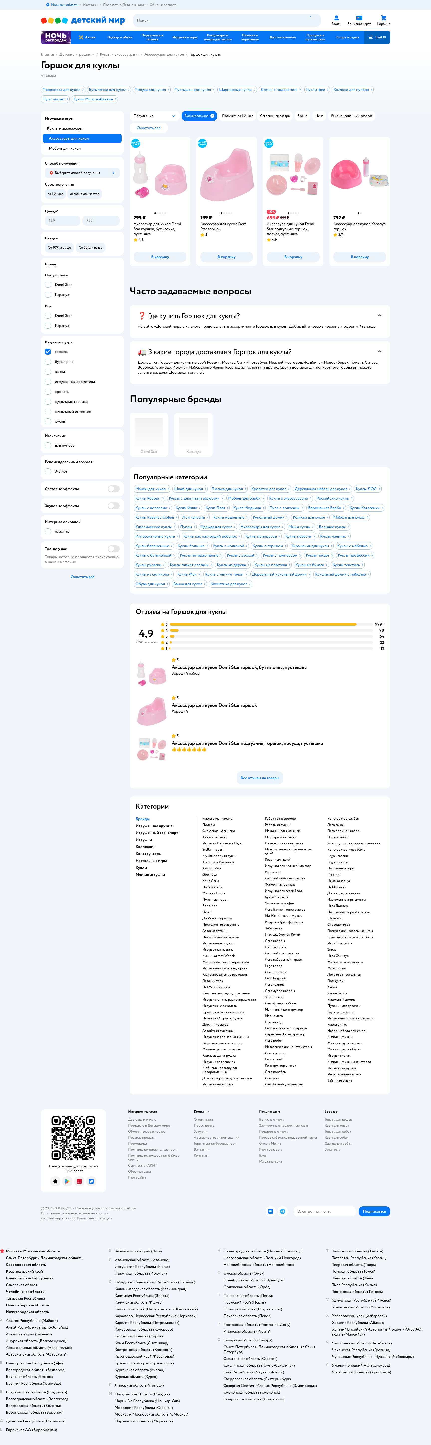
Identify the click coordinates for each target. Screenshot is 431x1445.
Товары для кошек (338, 1119)
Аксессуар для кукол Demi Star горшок (214, 705)
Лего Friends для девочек (284, 1084)
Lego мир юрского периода (286, 1028)
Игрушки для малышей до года (288, 866)
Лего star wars (275, 972)
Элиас (331, 950)
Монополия (336, 968)
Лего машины (337, 837)
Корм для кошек (337, 1125)
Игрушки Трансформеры (284, 922)
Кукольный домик (341, 1000)
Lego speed (273, 1059)
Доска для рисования (343, 893)
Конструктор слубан (343, 819)
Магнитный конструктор (284, 1010)
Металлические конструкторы (288, 1047)
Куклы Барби (337, 993)
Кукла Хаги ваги (277, 897)
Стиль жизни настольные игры (350, 937)
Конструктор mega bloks (346, 850)
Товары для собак (338, 1131)
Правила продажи (142, 1137)
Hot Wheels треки (216, 987)
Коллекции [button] (146, 846)
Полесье (209, 825)
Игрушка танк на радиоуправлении (229, 1000)
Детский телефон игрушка (285, 878)
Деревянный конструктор (285, 1034)
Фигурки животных (280, 885)
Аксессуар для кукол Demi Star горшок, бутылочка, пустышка (239, 667)
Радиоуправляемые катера (222, 1043)
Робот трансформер (280, 819)
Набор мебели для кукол (346, 1031)
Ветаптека (332, 1149)
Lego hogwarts (276, 978)
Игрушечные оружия (218, 943)
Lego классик (337, 856)
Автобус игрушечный (218, 1031)
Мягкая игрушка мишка (344, 1043)
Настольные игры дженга (346, 900)
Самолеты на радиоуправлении (226, 993)
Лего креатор (275, 1053)
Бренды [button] (143, 818)
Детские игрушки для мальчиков (227, 1078)
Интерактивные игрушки (284, 843)
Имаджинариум (339, 881)
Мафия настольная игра (345, 962)
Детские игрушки (74, 54)
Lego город (273, 966)
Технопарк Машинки (218, 862)
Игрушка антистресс (218, 1084)
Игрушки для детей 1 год (283, 891)
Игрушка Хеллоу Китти (282, 935)
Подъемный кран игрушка (222, 1018)
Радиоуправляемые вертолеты (225, 975)
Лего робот (274, 1041)
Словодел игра (338, 925)
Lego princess (337, 862)
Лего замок (336, 825)
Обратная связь (140, 1171)
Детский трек (212, 981)
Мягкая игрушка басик (344, 1049)
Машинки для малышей (282, 831)
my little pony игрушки (219, 856)
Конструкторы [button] (149, 853)
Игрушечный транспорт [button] (157, 832)
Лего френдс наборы (281, 1003)
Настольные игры (340, 868)
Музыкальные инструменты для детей (289, 851)
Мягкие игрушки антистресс (349, 1062)
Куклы (332, 987)
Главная (47, 54)
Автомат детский (215, 931)
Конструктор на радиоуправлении (353, 843)
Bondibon (209, 906)
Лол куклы (335, 981)
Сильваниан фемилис (218, 831)
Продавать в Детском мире (149, 1125)
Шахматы (334, 918)
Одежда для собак (338, 1143)
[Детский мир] (83, 20)
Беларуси (104, 1218)
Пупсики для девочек (343, 1006)
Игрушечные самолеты (219, 1006)
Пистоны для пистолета (220, 937)
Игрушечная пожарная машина (225, 1037)
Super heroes (275, 997)
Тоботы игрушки (214, 837)
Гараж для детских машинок (223, 1012)
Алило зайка (211, 868)
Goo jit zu (209, 875)
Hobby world (337, 887)
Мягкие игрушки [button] (150, 874)
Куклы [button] (141, 867)
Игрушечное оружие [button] (154, 825)
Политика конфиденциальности (153, 1149)
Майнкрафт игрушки (280, 837)
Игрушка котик (339, 1056)
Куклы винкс (337, 1025)
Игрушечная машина (217, 950)
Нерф (206, 912)
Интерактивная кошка (344, 1074)
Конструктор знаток (280, 1066)
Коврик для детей (278, 860)
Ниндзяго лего (276, 947)
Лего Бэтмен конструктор (285, 910)
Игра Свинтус (338, 956)
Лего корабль (275, 1072)
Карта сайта (137, 1177)
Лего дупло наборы (280, 991)
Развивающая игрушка (219, 1056)
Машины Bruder (214, 893)
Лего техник (274, 985)
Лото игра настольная (344, 975)
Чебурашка (273, 928)
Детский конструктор (282, 953)
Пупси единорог (215, 900)
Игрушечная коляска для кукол (350, 1018)
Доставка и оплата (142, 1119)
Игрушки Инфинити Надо (222, 843)
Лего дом (272, 1078)
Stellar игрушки (214, 850)
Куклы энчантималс (217, 819)
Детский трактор (215, 1025)
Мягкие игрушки (340, 1037)
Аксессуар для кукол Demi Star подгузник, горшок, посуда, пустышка (247, 743)
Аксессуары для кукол (164, 54)
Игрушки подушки (341, 1068)
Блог (262, 1155)
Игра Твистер (337, 906)
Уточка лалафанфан (279, 903)
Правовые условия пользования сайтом (105, 1208)
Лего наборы (275, 941)
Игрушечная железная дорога (224, 968)
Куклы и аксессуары (117, 54)
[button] (377, 37)
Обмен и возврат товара (146, 1131)
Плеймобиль (212, 887)
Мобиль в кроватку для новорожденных (219, 1070)
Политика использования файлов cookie (153, 1157)
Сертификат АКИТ (142, 1165)
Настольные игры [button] (151, 860)
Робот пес (272, 872)
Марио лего (274, 1016)
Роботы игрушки (277, 825)
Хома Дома (210, 881)
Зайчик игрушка (339, 1081)
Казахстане (85, 1218)
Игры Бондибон (339, 943)
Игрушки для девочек (218, 1062)
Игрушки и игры (59, 118)
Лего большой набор (343, 831)
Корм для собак (336, 1137)
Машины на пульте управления (225, 962)
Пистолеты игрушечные (220, 925)
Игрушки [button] (144, 839)
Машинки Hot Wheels (219, 956)
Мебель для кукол (65, 148)
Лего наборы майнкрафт (283, 960)
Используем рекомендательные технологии (74, 1213)
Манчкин (334, 875)
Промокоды (137, 1143)
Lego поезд (273, 1022)
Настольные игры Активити (348, 912)
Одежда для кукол (340, 1012)
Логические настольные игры (350, 931)
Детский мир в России (58, 1218)
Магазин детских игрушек (222, 1049)
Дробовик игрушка (217, 918)
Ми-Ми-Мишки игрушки (284, 916)
